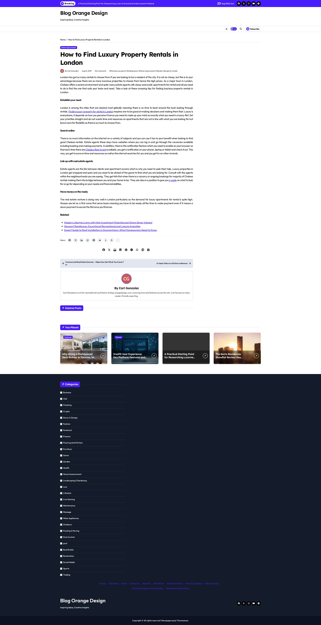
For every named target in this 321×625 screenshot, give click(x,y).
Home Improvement (68, 47)
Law (65, 487)
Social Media (69, 562)
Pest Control (69, 537)
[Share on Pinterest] (93, 240)
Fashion (66, 424)
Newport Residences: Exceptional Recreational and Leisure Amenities (102, 226)
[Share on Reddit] (99, 240)
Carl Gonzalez (129, 288)
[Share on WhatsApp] (87, 240)
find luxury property (118, 71)
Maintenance (69, 505)
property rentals (170, 71)
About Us (146, 583)
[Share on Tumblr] (105, 240)
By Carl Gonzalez (72, 71)
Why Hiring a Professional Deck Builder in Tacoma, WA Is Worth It (78, 357)
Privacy (103, 583)
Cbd (65, 398)
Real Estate (68, 549)
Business (67, 392)
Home (124, 583)
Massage (67, 512)
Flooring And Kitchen (73, 442)
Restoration (68, 556)
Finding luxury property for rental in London (90, 111)
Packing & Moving (71, 531)
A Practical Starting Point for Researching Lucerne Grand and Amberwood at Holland (179, 358)
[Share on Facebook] (69, 240)
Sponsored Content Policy (177, 588)
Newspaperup (168, 620)
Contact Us (135, 583)
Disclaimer (114, 583)
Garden (66, 461)
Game (66, 455)
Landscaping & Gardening (75, 480)
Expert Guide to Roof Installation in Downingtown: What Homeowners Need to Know (110, 230)
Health (66, 468)
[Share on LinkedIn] (81, 240)
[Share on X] (75, 240)
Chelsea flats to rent (96, 149)
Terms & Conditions (194, 583)
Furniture (67, 449)
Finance (118, 337)
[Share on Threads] (111, 240)
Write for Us (158, 583)
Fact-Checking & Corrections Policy (148, 588)
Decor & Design (70, 417)
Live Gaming (69, 499)
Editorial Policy (212, 583)
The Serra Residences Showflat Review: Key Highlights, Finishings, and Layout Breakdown (231, 358)
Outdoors (67, 524)
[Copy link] (117, 240)
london (160, 71)
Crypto (66, 411)
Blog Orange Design (83, 13)
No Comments (100, 71)
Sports (66, 568)
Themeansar (182, 620)
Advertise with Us (175, 583)
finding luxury (133, 71)
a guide (173, 180)
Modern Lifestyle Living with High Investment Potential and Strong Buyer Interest (108, 222)
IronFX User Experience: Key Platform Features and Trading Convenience (129, 357)
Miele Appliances (71, 518)
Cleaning (67, 405)
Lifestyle (67, 493)
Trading (66, 575)
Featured (67, 337)
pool (65, 543)
